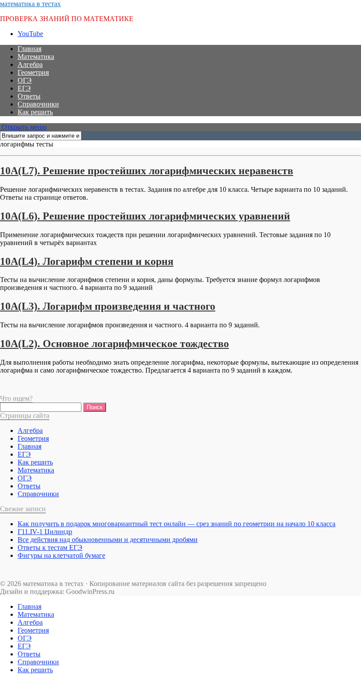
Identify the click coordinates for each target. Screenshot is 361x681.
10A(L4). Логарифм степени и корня (86, 261)
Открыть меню (23, 127)
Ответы (29, 96)
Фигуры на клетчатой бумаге (61, 555)
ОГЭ (25, 80)
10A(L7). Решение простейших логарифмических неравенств (146, 170)
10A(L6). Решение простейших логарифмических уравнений (145, 216)
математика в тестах (30, 3)
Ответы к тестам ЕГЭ (50, 547)
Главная (29, 48)
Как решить (35, 112)
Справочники (38, 104)
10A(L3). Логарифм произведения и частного (107, 306)
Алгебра (30, 64)
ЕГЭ (24, 88)
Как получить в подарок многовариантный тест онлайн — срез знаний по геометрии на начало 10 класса (176, 523)
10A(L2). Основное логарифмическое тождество (114, 343)
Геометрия (33, 72)
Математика (36, 56)
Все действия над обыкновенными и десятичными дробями (108, 539)
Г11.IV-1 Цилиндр (45, 531)
